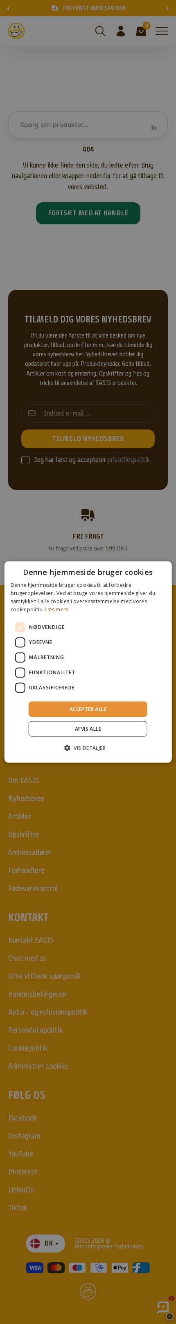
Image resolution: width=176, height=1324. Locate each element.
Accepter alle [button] (88, 708)
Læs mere (56, 609)
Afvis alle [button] (88, 728)
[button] (88, 747)
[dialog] (88, 662)
